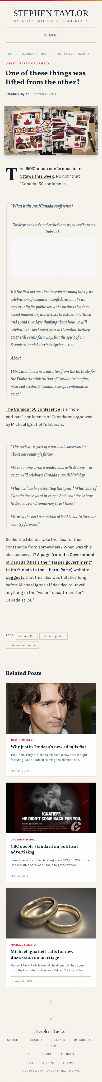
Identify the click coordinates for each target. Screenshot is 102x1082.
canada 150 (26, 636)
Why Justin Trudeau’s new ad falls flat (48, 747)
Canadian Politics (33, 54)
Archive (48, 1062)
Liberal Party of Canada (71, 54)
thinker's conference (22, 645)
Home (10, 54)
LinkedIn (45, 1054)
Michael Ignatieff (24, 944)
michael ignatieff (53, 636)
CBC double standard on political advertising (44, 849)
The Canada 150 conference (33, 409)
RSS (30, 1062)
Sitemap (68, 1062)
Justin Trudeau (23, 740)
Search (12, 1040)
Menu (54, 35)
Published (34, 1040)
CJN (53, 1045)
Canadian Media (23, 839)
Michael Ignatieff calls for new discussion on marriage (42, 955)
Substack (58, 1040)
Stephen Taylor (17, 94)
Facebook (67, 1054)
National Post (84, 1040)
